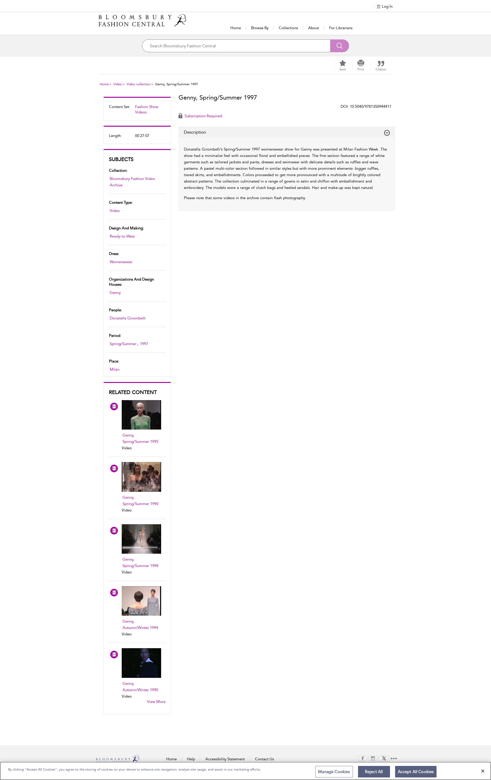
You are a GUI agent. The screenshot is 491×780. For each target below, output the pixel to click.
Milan (114, 369)
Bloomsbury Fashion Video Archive (132, 181)
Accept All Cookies (416, 771)
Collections (288, 28)
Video (117, 84)
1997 (144, 343)
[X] (384, 758)
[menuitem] (137, 111)
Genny (115, 292)
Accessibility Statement (225, 759)
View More (156, 701)
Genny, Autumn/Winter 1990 (140, 686)
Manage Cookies (334, 771)
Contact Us (264, 759)
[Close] (482, 771)
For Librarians (340, 28)
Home (235, 28)
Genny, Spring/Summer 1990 (140, 500)
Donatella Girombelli (128, 318)
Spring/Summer (123, 343)
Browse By (260, 28)
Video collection (139, 84)
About (313, 28)
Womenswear (121, 262)
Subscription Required (203, 116)
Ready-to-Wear (122, 236)
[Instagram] (373, 758)
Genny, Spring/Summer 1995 (140, 438)
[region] (245, 771)
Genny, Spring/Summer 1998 (140, 562)
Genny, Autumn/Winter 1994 (140, 624)
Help (191, 759)
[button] (361, 65)
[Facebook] (362, 758)
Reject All (374, 771)
